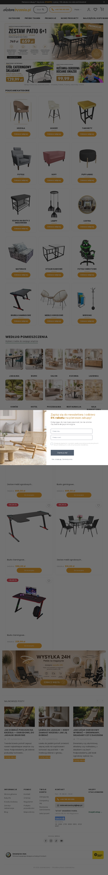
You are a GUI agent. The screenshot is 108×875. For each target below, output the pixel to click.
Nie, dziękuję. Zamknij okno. (62, 459)
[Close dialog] (105, 413)
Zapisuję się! (62, 453)
